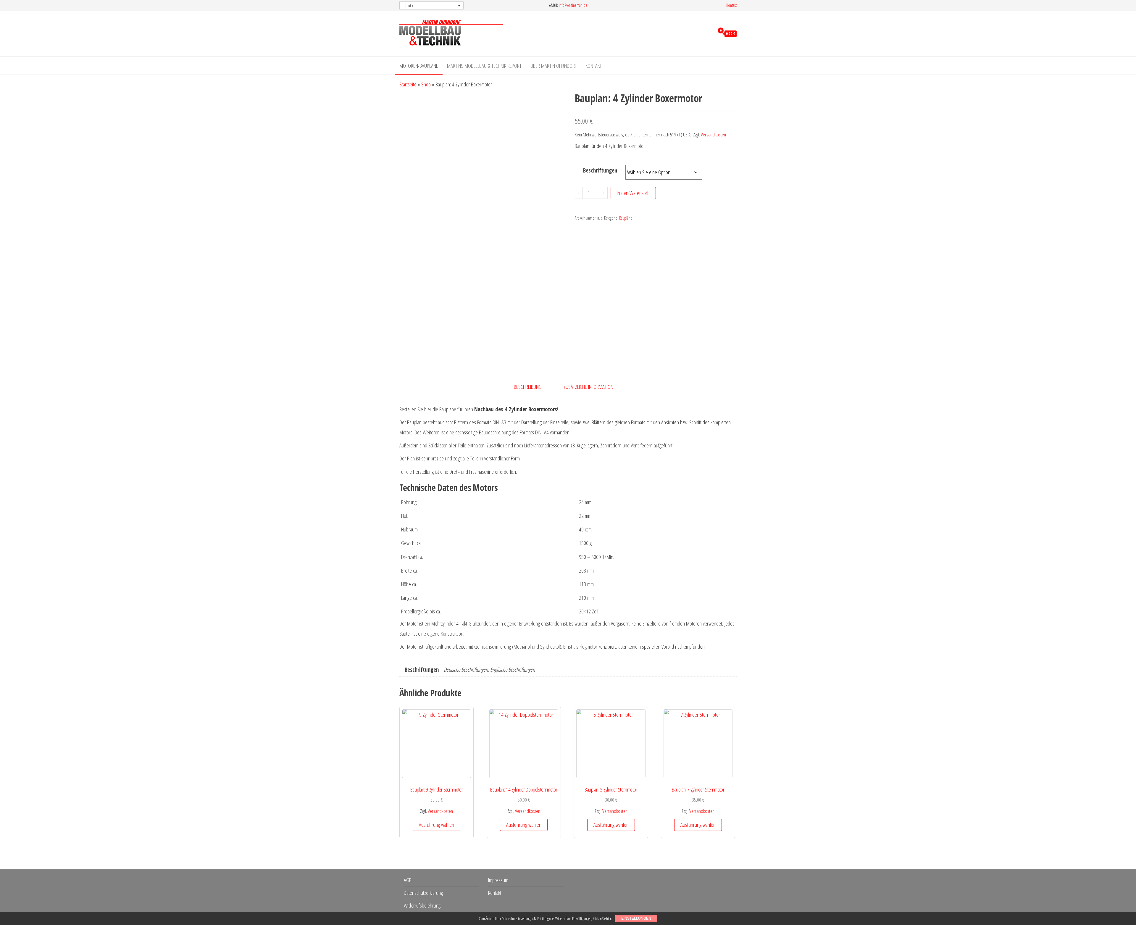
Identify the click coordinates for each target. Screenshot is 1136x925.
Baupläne (625, 218)
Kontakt (731, 5)
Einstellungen (636, 918)
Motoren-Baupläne (418, 66)
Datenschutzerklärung (423, 893)
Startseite (408, 84)
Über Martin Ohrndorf (553, 66)
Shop (426, 84)
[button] (431, 5)
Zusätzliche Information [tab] (588, 387)
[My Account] (708, 33)
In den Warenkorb (633, 193)
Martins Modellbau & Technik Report (484, 66)
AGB (408, 880)
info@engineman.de (573, 5)
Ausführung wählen (436, 825)
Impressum (498, 880)
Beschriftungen (600, 170)
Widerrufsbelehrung (422, 905)
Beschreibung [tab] (528, 387)
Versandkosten (713, 134)
